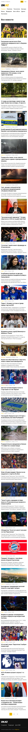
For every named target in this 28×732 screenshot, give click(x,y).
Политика (9, 9)
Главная (3, 9)
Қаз (25, 1)
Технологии (17, 9)
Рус (22, 1)
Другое (23, 11)
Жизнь (3, 11)
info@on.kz (17, 729)
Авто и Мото (16, 11)
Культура (23, 9)
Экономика (4, 14)
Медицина (9, 11)
